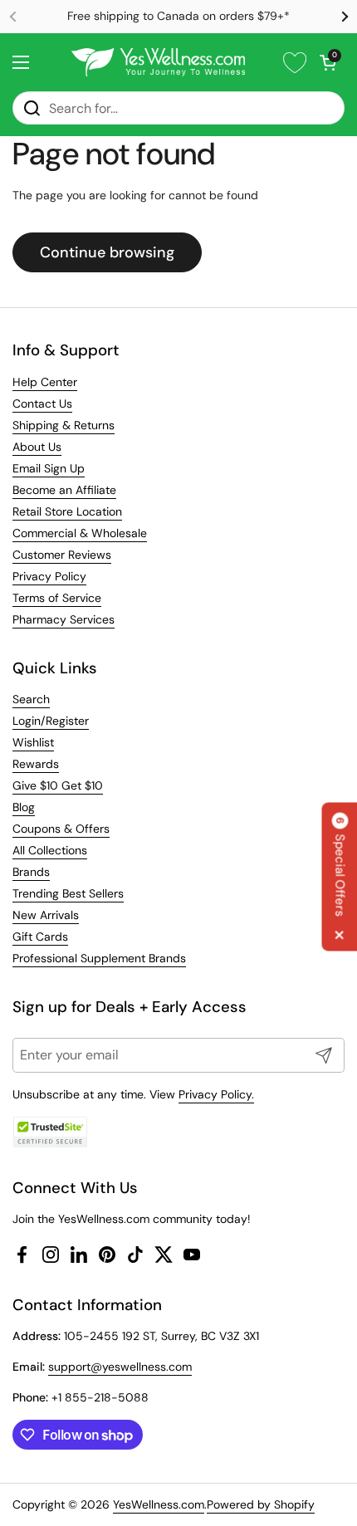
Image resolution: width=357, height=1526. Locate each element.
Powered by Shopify (261, 1504)
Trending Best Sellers (68, 893)
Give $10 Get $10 (57, 785)
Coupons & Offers (61, 828)
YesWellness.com (158, 1504)
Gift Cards (40, 936)
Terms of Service (56, 597)
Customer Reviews (61, 554)
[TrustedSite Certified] (49, 1132)
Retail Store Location (67, 511)
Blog (23, 807)
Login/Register (50, 720)
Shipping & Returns (63, 425)
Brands (31, 871)
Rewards (35, 763)
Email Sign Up (48, 468)
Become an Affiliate (64, 489)
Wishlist (33, 742)
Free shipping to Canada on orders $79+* (178, 16)
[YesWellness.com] (158, 62)
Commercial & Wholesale (79, 533)
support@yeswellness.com (120, 1366)
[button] (328, 62)
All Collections (49, 850)
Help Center (44, 381)
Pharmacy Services (63, 619)
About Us (36, 446)
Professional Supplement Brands (99, 958)
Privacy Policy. (216, 1094)
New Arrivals (45, 914)
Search (31, 699)
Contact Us (42, 403)
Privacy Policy (49, 576)
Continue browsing (107, 252)
